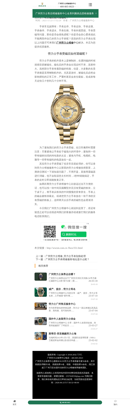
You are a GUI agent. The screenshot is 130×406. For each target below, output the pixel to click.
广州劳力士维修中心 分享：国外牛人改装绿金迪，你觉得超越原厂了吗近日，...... (73, 324)
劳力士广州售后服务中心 (62, 304)
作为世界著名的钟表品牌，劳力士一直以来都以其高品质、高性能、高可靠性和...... (73, 309)
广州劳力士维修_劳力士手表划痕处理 (66, 256)
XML (79, 354)
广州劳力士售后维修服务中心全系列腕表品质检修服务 (64, 13)
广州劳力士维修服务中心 (67, 3)
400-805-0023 (67, 6)
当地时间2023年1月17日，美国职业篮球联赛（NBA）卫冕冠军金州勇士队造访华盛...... (73, 339)
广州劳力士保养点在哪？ (62, 274)
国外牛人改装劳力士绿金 (62, 318)
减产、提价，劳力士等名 (62, 289)
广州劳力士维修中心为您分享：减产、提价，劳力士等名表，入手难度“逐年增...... (73, 294)
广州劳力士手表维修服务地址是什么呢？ (67, 259)
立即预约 (65, 207)
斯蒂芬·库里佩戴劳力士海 (62, 333)
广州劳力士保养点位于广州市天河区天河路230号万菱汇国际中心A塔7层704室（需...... (73, 279)
